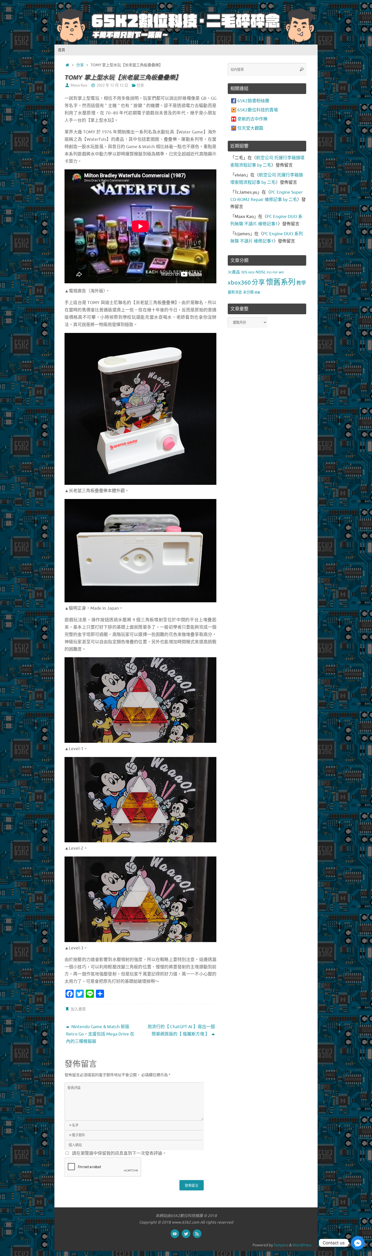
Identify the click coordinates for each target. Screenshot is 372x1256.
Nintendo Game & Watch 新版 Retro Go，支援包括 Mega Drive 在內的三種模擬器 (100, 1034)
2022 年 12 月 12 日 (112, 85)
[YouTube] (175, 1233)
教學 (301, 283)
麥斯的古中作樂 (252, 119)
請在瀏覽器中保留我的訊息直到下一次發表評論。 (119, 1153)
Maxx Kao (79, 85)
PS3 (269, 272)
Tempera (281, 1245)
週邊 (257, 292)
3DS (244, 272)
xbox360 (239, 282)
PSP (275, 272)
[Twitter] (186, 1233)
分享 (80, 65)
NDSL (261, 272)
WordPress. (303, 1245)
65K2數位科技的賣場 (257, 110)
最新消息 (235, 292)
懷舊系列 (280, 282)
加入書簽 (78, 1009)
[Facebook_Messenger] (358, 1243)
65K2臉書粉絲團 (253, 101)
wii (281, 272)
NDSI (251, 272)
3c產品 (234, 272)
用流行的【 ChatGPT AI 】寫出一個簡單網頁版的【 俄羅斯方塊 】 (181, 1030)
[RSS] (197, 1233)
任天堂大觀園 (250, 128)
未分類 (248, 292)
